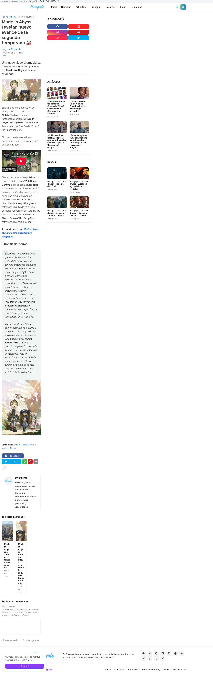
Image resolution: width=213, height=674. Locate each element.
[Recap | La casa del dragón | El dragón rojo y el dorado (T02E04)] (79, 173)
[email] (149, 653)
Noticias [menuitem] (109, 7)
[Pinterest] (30, 461)
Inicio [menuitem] (54, 7)
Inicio (108, 669)
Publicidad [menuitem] (136, 7)
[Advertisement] (153, 37)
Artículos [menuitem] (81, 7)
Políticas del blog (151, 669)
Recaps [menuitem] (95, 7)
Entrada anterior (11, 640)
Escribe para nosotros (175, 669)
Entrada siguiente (30, 640)
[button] (177, 7)
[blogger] (143, 653)
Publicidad (133, 669)
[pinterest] (78, 32)
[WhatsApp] (24, 461)
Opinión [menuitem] (65, 7)
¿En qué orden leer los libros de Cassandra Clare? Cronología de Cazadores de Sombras (56, 107)
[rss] (181, 653)
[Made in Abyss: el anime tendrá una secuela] (7, 531)
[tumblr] (156, 658)
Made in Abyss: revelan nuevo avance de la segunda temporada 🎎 (21, 564)
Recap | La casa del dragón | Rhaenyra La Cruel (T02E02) (79, 213)
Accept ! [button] (25, 666)
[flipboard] (78, 26)
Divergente (21, 477)
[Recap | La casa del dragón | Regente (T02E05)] (57, 173)
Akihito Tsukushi (26, 17)
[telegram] (143, 658)
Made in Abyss (9, 448)
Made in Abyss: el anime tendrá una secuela (7, 556)
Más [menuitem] (122, 7)
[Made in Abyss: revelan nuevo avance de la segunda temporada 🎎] (21, 531)
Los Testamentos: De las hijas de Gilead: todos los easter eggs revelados (78, 106)
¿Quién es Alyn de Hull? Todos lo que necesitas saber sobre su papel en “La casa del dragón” (78, 141)
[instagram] (57, 32)
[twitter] (78, 37)
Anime (33, 445)
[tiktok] (57, 37)
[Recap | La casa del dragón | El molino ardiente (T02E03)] (57, 202)
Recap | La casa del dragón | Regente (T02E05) (56, 184)
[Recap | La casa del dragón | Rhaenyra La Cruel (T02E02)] (79, 202)
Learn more (27, 660)
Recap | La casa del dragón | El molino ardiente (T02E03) (56, 213)
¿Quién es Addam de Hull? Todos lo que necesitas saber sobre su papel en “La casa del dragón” (57, 141)
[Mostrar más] (4, 467)
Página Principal (9, 17)
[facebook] (57, 26)
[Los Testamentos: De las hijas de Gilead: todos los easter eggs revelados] (79, 93)
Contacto (119, 669)
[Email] (35, 461)
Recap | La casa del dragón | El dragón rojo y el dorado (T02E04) (79, 185)
